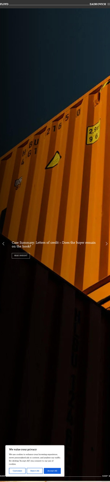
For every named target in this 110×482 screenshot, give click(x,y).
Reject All (34, 471)
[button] (107, 244)
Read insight (20, 256)
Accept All (52, 471)
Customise (17, 471)
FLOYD (4, 4)
